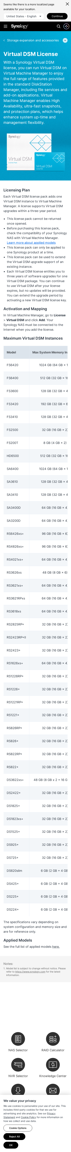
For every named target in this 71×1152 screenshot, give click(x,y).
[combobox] (23, 16)
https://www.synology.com (30, 971)
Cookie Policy (28, 1117)
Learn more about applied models (31, 242)
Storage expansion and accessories (32, 40)
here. (56, 946)
